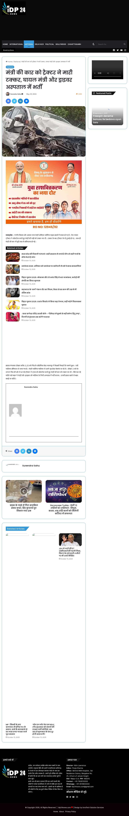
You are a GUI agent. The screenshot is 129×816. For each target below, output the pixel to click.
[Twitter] (70, 796)
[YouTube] (73, 796)
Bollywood (61, 44)
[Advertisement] (86, 20)
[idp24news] (14, 8)
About (61, 811)
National (29, 44)
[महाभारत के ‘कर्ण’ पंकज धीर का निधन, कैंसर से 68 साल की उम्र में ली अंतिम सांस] (13, 292)
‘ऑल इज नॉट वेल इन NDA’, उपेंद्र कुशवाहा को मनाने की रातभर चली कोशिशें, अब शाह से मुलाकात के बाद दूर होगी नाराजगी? (43, 729)
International (16, 44)
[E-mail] (10, 440)
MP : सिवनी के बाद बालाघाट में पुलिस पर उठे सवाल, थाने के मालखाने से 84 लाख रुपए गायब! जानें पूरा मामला (16, 729)
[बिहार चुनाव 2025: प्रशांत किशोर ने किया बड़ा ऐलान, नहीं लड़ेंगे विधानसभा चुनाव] (13, 304)
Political (49, 44)
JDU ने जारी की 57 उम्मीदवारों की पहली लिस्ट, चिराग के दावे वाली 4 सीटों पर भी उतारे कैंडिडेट (70, 552)
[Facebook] (67, 796)
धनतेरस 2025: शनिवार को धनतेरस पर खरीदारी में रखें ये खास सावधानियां (51, 266)
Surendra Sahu (15, 94)
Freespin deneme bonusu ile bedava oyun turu (107, 119)
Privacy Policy (70, 811)
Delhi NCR (39, 44)
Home (5, 44)
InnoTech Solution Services (93, 807)
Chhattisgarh (74, 44)
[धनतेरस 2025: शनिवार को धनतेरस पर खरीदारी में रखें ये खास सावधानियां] (13, 269)
